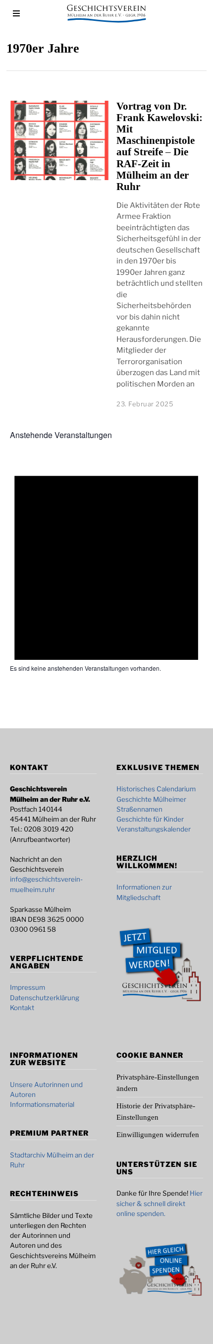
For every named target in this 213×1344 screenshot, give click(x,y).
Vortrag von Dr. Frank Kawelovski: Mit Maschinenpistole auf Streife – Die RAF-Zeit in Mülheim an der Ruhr (159, 146)
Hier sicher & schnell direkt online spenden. (159, 1203)
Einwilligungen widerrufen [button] (157, 1135)
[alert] (106, 668)
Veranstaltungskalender (153, 829)
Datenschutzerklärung (44, 998)
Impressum (27, 987)
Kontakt (22, 1008)
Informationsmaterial (42, 1104)
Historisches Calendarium (156, 789)
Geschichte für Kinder (150, 819)
